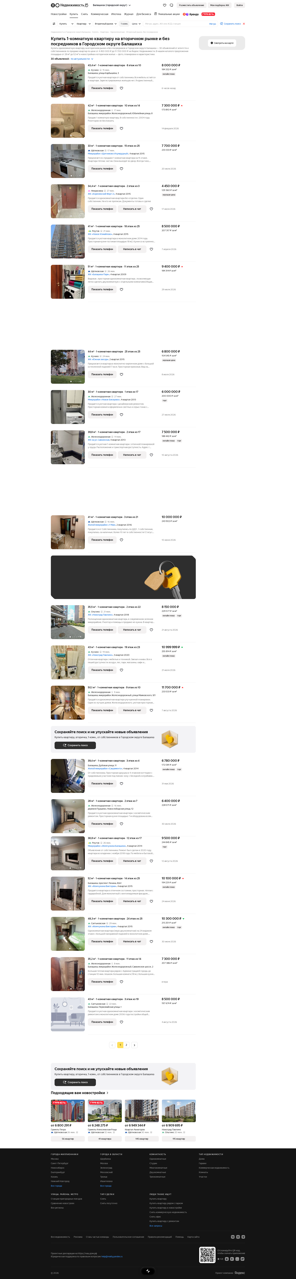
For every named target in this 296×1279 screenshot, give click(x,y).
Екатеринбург (58, 1172)
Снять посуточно (108, 1203)
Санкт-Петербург (59, 1163)
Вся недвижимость (60, 1237)
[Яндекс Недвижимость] (70, 5)
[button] (171, 5)
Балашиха (93, 73)
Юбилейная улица (141, 113)
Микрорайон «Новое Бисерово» (104, 399)
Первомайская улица (109, 1007)
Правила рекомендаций (160, 1237)
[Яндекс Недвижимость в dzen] (238, 1237)
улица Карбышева (108, 73)
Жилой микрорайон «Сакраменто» (105, 768)
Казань (54, 1177)
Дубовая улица (106, 765)
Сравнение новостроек (62, 1203)
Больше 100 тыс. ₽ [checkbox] (68, 590)
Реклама (78, 1237)
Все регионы (57, 1208)
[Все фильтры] (54, 24)
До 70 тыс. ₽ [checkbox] (105, 581)
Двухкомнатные (158, 1172)
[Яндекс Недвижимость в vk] (233, 1237)
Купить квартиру (158, 1199)
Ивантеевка (106, 1181)
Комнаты (203, 1172)
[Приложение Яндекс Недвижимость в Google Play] (232, 1259)
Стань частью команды (97, 1237)
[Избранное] (164, 5)
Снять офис (155, 1216)
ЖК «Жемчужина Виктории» (102, 886)
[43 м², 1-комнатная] (69, 1016)
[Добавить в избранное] (121, 88)
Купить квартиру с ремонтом (164, 1221)
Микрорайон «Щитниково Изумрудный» (108, 153)
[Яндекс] (239, 1272)
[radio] (126, 1045)
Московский (106, 1172)
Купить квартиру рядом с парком (166, 1203)
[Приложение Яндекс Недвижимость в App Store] (227, 1259)
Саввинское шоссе (141, 966)
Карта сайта (193, 1237)
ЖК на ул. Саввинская (98, 440)
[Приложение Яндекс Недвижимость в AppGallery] (237, 1259)
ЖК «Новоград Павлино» (100, 615)
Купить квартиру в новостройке (166, 1208)
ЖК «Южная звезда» (98, 359)
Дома (201, 1159)
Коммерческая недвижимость (214, 1168)
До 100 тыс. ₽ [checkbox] (126, 581)
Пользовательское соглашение (128, 1237)
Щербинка (105, 1159)
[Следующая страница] (134, 1044)
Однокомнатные (158, 1159)
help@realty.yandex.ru (112, 1256)
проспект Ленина (107, 883)
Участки (203, 1177)
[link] (239, 5)
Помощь (179, 1237)
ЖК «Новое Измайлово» (100, 234)
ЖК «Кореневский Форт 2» (101, 194)
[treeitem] (59, 14)
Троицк (103, 1177)
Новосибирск (57, 1168)
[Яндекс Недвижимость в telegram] (243, 1237)
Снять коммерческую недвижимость (168, 1212)
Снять (103, 1199)
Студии (153, 1163)
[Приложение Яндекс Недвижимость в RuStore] (242, 1259)
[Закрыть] (244, 24)
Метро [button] (212, 24)
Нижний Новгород (60, 1181)
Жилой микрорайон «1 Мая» (102, 525)
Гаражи (202, 1163)
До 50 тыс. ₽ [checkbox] (85, 581)
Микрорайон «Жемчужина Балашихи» (107, 846)
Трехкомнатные (157, 1177)
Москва (54, 1159)
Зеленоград (106, 1168)
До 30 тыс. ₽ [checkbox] (64, 581)
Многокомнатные (158, 1168)
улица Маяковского (142, 695)
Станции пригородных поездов (66, 1199)
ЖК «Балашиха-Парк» (98, 274)
